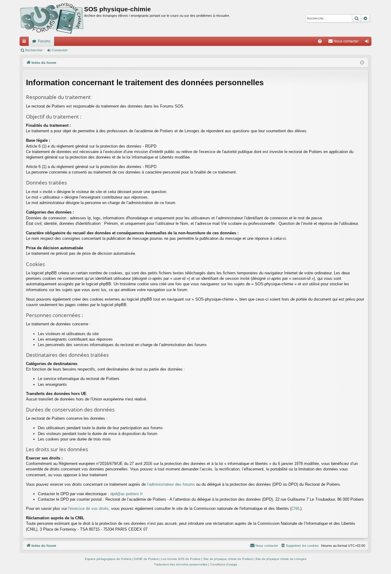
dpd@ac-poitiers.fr (126, 494)
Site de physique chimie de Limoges (280, 559)
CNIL (295, 508)
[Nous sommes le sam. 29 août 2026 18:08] (362, 62)
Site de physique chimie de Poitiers (228, 559)
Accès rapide (25, 42)
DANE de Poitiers (146, 559)
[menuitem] (319, 41)
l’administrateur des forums (171, 484)
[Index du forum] (52, 18)
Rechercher (34, 50)
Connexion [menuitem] (368, 42)
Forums (44, 41)
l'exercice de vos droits (88, 508)
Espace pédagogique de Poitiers (108, 559)
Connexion (60, 50)
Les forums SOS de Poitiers (180, 559)
